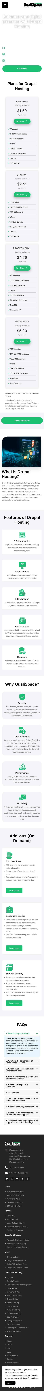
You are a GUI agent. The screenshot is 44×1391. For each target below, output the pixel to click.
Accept (10, 1383)
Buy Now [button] (20, 121)
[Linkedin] (22, 1179)
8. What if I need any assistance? (20, 1106)
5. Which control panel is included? (17, 1085)
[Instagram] (27, 1179)
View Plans (22, 68)
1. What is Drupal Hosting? (17, 1033)
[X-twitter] (12, 1179)
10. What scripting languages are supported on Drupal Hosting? (20, 1121)
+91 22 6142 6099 (16, 1167)
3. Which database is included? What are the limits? (20, 1070)
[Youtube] (17, 1179)
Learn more (14, 890)
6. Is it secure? (12, 1092)
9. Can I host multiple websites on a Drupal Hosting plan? (19, 1113)
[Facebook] (7, 1179)
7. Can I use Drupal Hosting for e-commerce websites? (21, 1099)
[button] (22, 1033)
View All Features (22, 420)
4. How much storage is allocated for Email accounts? (21, 1078)
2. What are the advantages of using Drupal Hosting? (19, 1062)
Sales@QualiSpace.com (18, 1173)
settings (34, 1378)
